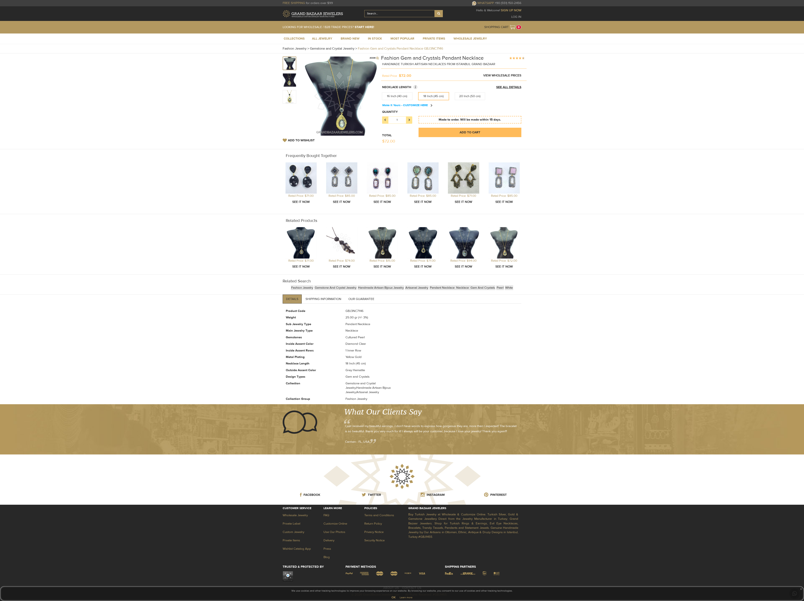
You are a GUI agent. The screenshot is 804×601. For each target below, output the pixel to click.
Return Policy (373, 524)
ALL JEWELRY (322, 39)
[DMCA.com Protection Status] (288, 576)
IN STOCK (375, 39)
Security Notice (374, 540)
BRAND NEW (350, 39)
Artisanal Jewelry (416, 288)
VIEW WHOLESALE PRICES (502, 75)
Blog (326, 557)
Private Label (291, 524)
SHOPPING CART (496, 27)
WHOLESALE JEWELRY (470, 39)
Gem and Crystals (482, 288)
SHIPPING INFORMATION (323, 299)
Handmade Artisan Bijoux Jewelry (381, 288)
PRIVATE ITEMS (434, 39)
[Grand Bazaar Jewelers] (313, 13)
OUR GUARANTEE (361, 299)
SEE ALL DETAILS (508, 87)
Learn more (406, 597)
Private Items (291, 540)
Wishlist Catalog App (297, 549)
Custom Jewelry (293, 532)
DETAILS (292, 299)
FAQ (326, 515)
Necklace (463, 288)
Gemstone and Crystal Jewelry (335, 288)
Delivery (328, 540)
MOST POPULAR (402, 39)
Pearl (500, 288)
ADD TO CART (470, 132)
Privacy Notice (374, 532)
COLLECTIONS (294, 39)
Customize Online (335, 524)
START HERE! (364, 27)
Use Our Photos (334, 532)
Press (327, 549)
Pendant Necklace (442, 288)
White (509, 288)
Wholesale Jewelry (295, 515)
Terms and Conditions (379, 515)
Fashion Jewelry (302, 288)
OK (394, 597)
